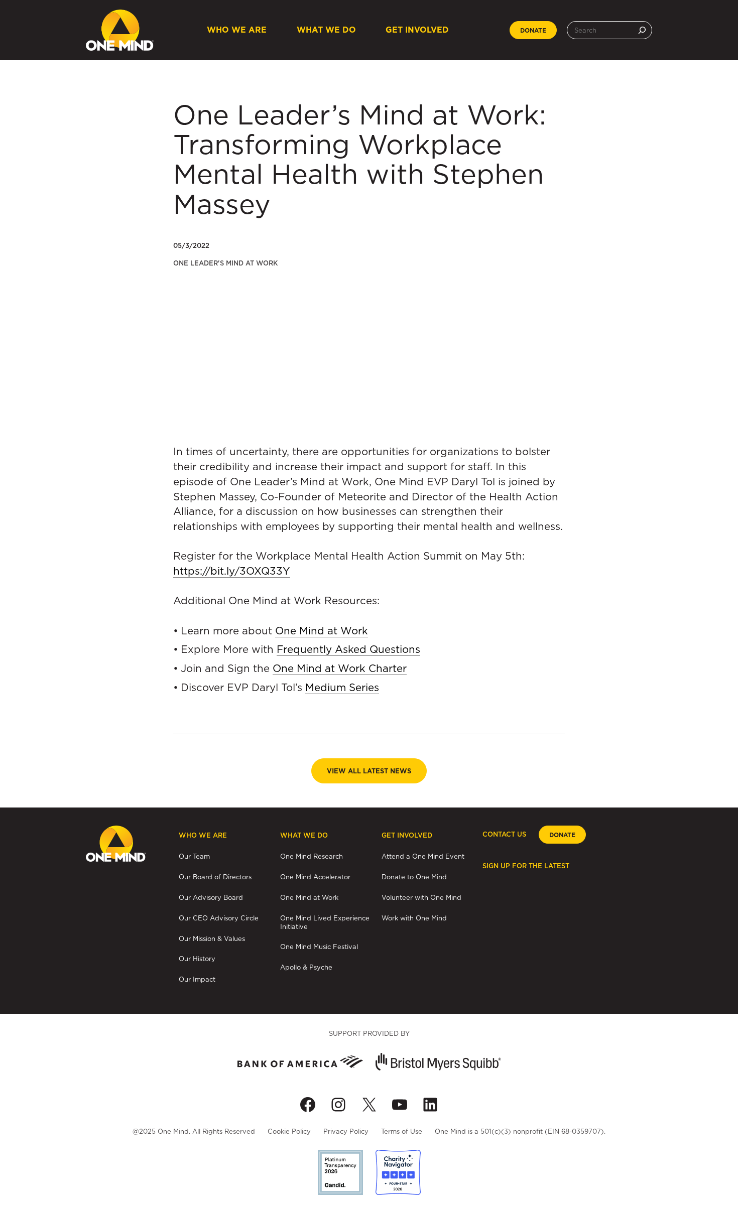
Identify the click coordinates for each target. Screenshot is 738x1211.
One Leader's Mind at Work (225, 263)
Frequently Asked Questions (348, 649)
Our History (197, 959)
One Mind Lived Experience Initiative (325, 922)
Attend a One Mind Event (423, 856)
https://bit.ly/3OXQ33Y (231, 571)
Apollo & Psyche (306, 967)
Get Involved (417, 30)
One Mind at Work (321, 630)
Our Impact (197, 979)
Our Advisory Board (211, 897)
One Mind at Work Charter (340, 668)
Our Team (194, 856)
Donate (533, 31)
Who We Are (237, 30)
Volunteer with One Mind (421, 897)
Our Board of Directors (215, 877)
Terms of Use (401, 1131)
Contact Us (504, 834)
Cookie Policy (289, 1131)
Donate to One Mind (414, 877)
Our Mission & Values (212, 938)
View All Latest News (369, 771)
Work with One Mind (414, 918)
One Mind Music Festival (319, 947)
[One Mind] (120, 30)
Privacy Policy (345, 1131)
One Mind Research (311, 856)
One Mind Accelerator (315, 877)
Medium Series (342, 687)
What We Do (326, 30)
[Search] (642, 30)
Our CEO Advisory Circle (219, 918)
